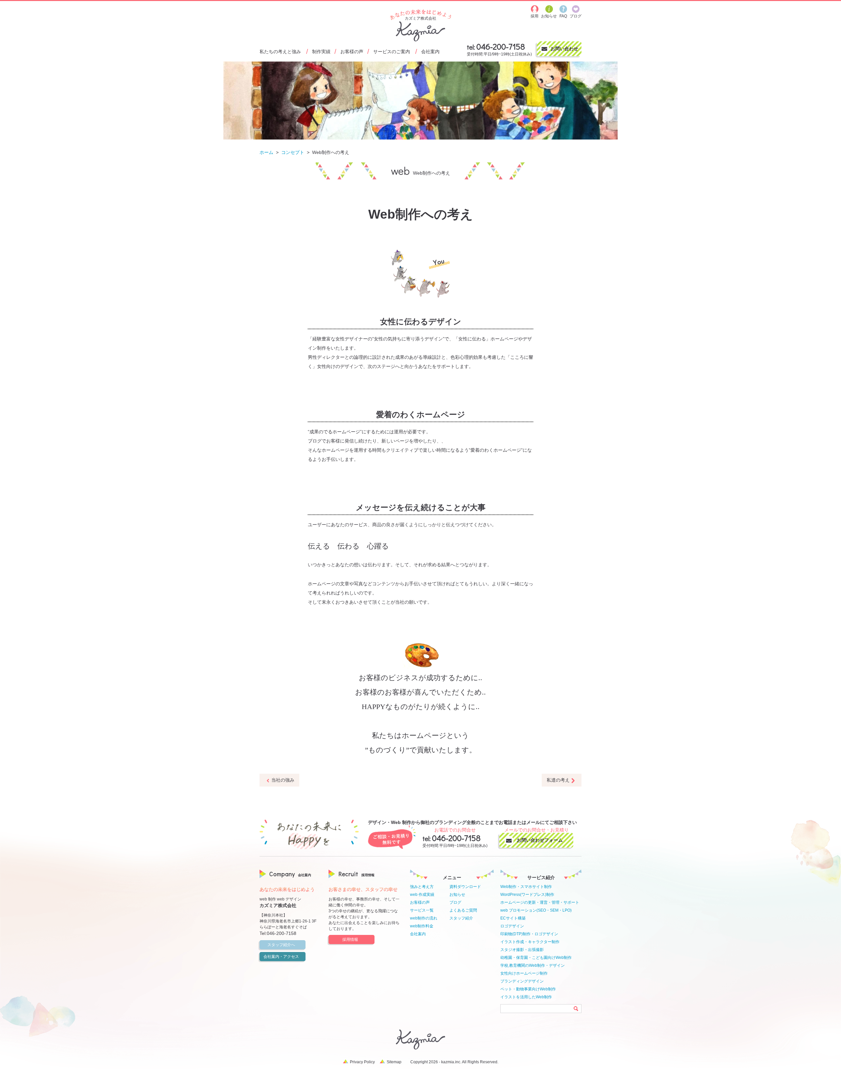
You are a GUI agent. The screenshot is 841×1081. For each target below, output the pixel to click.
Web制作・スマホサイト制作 (526, 886)
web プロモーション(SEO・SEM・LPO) (536, 910)
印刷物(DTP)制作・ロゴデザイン (529, 934)
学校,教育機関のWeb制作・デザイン (532, 965)
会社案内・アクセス (281, 956)
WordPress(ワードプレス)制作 (527, 894)
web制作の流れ (423, 918)
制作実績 (321, 51)
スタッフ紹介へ (281, 944)
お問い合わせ (564, 48)
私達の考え (558, 780)
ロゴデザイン (512, 926)
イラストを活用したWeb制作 (526, 997)
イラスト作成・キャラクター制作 (529, 942)
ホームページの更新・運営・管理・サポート (539, 902)
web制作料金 (421, 926)
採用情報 (350, 939)
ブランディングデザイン (522, 981)
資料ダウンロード (465, 886)
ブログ (455, 902)
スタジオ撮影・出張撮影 (522, 949)
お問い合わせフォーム (540, 840)
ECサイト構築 (513, 918)
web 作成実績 (422, 894)
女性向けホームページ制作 (524, 973)
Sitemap (394, 1062)
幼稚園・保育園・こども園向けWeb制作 (536, 957)
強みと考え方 (422, 886)
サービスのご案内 (391, 51)
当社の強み (282, 780)
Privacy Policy (362, 1062)
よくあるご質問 (463, 910)
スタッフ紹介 (461, 918)
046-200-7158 (500, 46)
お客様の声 (351, 51)
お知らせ (457, 894)
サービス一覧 (422, 910)
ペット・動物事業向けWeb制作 (528, 989)
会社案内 (430, 51)
